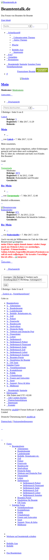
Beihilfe (10, 546)
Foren (9, 444)
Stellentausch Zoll (30, 490)
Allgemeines (22, 449)
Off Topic (21, 502)
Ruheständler (6, 210)
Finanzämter (22, 475)
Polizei (20, 461)
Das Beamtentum (14, 553)
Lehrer (20, 478)
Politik (20, 512)
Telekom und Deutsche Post (29, 473)
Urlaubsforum (23, 515)
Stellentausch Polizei (32, 483)
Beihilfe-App (12, 543)
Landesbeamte (23, 453)
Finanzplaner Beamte (26, 71)
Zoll (19, 458)
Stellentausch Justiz (31, 488)
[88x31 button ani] (42, 71)
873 (17, 212)
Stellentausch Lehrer (31, 493)
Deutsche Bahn (24, 471)
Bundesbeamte (23, 451)
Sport (19, 520)
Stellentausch (23, 480)
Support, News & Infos (27, 522)
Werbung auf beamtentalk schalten (21, 536)
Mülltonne (21, 525)
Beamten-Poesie (24, 498)
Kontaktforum (23, 510)
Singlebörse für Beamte (27, 500)
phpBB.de (31, 417)
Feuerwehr (22, 463)
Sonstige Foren (18, 505)
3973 (18, 173)
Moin (5, 84)
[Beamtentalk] (9, 2)
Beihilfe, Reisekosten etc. (28, 456)
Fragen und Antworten (27, 517)
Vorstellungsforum (25, 507)
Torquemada (6, 168)
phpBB (15, 410)
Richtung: (25, 280)
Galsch (4, 117)
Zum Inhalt (6, 20)
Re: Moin (6, 185)
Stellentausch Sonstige (32, 495)
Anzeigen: (8, 277)
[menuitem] (23, 37)
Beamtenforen (18, 446)
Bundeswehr (22, 466)
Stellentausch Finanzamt (33, 485)
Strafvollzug (22, 468)
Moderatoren (17, 90)
